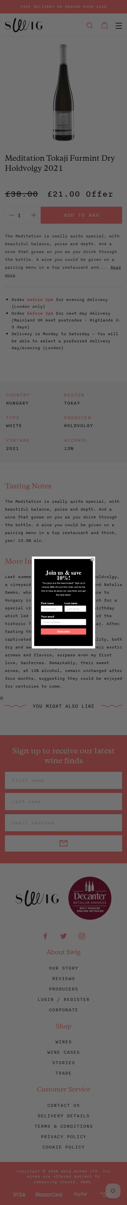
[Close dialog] (92, 559)
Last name (71, 603)
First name (47, 603)
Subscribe (63, 631)
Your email (47, 616)
